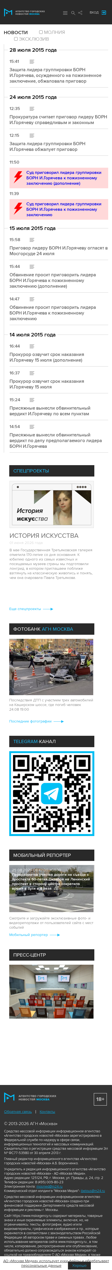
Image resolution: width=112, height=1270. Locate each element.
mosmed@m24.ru (49, 1186)
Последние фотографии (30, 721)
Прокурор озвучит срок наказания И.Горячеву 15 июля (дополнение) (47, 357)
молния (54, 32)
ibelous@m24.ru (93, 1191)
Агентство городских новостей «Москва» (24, 12)
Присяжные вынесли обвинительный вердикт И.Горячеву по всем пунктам (50, 411)
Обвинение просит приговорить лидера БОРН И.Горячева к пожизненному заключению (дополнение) (53, 280)
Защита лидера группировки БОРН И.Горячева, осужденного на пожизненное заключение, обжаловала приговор (55, 75)
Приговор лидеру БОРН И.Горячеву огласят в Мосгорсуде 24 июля (59, 251)
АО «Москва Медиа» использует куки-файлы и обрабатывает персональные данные (56, 1263)
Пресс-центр (29, 955)
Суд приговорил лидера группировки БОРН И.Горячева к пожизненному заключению (63, 209)
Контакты (47, 1111)
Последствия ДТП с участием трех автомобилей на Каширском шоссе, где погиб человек (51, 702)
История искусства (44, 536)
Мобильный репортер (42, 855)
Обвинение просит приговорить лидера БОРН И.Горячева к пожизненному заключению (53, 313)
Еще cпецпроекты (25, 609)
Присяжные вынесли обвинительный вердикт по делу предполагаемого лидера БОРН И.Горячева (56, 440)
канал (34, 741)
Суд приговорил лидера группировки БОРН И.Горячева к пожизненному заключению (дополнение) (63, 178)
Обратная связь (18, 1111)
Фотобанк (43, 629)
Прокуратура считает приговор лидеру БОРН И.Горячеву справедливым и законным (58, 119)
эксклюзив (34, 39)
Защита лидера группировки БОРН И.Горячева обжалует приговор (47, 146)
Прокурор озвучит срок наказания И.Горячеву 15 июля (47, 384)
